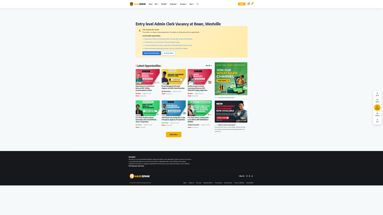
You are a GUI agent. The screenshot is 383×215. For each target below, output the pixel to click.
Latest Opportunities (149, 65)
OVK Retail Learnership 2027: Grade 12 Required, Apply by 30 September (173, 119)
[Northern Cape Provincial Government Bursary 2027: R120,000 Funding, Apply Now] (200, 77)
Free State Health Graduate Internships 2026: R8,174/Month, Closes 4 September (146, 120)
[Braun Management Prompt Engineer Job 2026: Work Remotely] (174, 77)
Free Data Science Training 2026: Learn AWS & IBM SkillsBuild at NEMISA (198, 120)
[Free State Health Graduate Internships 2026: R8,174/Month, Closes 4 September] (148, 108)
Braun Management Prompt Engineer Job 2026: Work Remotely (173, 87)
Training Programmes (193, 125)
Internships (139, 125)
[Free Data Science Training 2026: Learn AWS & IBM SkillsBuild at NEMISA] (200, 108)
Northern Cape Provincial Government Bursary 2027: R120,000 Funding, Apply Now (197, 88)
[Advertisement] (191, 15)
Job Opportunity (166, 91)
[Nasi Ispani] (138, 4)
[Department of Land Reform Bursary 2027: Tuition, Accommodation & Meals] (148, 77)
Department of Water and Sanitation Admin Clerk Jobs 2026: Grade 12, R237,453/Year (168, 39)
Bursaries (138, 93)
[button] (197, 4)
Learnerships (165, 123)
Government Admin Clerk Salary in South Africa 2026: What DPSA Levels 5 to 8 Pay (168, 45)
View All (208, 65)
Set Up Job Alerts (169, 53)
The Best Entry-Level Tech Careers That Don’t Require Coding (161, 42)
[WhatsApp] (252, 176)
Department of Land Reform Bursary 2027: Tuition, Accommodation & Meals (145, 88)
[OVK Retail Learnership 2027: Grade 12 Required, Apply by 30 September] (174, 108)
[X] (249, 176)
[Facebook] (247, 176)
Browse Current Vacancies (151, 53)
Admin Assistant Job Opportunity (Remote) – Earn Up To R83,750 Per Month (166, 48)
